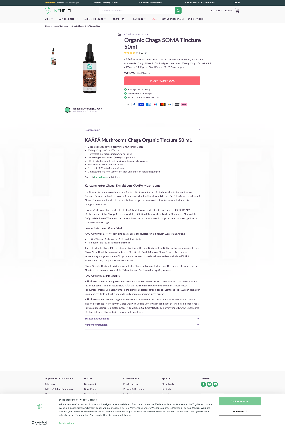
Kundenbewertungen (96, 324)
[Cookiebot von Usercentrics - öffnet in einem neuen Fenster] (39, 423)
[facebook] (203, 384)
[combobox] (140, 10)
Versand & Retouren (133, 389)
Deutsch (166, 389)
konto (229, 10)
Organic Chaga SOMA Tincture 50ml (85, 26)
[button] (237, 10)
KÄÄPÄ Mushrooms (60, 26)
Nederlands (168, 384)
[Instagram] (209, 384)
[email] (215, 384)
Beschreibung (92, 129)
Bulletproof (90, 384)
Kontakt (236, 2)
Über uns (50, 384)
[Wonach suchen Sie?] (178, 10)
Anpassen (238, 411)
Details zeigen (66, 423)
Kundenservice (130, 384)
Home (47, 26)
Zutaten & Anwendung (97, 318)
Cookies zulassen (240, 401)
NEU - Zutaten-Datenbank (59, 389)
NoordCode (90, 389)
